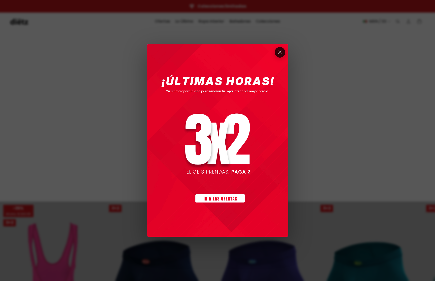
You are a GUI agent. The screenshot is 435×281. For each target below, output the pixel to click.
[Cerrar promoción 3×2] (280, 52)
